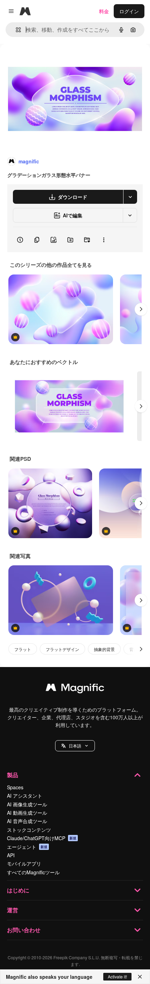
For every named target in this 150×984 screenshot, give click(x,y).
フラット (22, 649)
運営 (12, 910)
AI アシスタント (24, 795)
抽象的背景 (104, 649)
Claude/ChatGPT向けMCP (41, 838)
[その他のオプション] (104, 240)
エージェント (27, 846)
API (11, 855)
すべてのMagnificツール (33, 872)
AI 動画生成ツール (27, 812)
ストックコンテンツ (29, 829)
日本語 (75, 746)
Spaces (15, 787)
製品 (12, 775)
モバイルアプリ (24, 863)
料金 (104, 11)
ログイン (129, 11)
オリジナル (48, 59)
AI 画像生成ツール (27, 804)
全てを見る (79, 264)
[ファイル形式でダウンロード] (130, 197)
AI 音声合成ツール (27, 821)
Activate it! (117, 976)
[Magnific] (75, 689)
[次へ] (141, 309)
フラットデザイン (62, 649)
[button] (75, 745)
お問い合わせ (23, 930)
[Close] (140, 977)
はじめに (18, 890)
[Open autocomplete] (15, 29)
